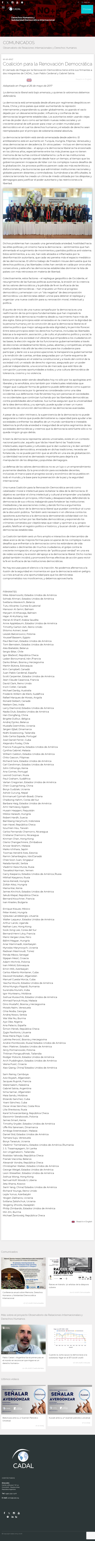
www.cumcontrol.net (5, 1446)
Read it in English (84, 1221)
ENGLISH (87, 2)
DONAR (88, 9)
